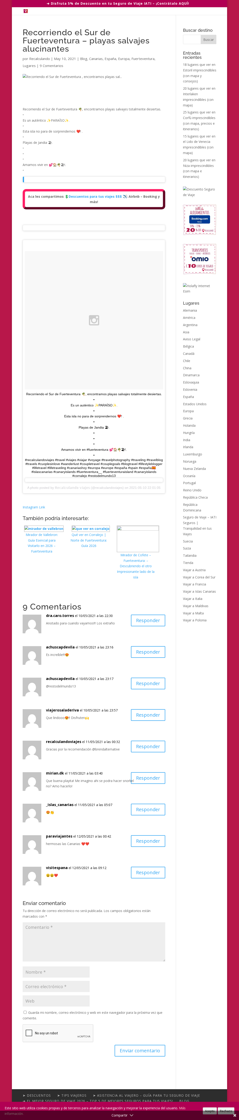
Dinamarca (191, 375)
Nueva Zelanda (194, 468)
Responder (148, 620)
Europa (124, 58)
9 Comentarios (51, 65)
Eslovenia (190, 389)
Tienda (188, 562)
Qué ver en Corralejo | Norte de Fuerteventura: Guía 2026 (88, 540)
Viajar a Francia (194, 584)
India (186, 440)
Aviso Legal (191, 339)
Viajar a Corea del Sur (199, 577)
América (189, 317)
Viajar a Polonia (195, 620)
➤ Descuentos (37, 1095)
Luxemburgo (192, 454)
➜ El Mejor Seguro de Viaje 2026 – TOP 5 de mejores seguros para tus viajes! (98, 1101)
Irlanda (188, 447)
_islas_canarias (60, 804)
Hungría (189, 432)
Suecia (188, 541)
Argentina (190, 325)
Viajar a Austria (194, 570)
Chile (186, 361)
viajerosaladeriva (62, 710)
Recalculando (39, 58)
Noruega (189, 461)
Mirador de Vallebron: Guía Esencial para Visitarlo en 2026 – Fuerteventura (42, 542)
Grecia (188, 418)
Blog (83, 58)
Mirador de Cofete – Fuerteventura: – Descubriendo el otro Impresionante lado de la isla (136, 566)
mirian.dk (55, 773)
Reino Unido (192, 490)
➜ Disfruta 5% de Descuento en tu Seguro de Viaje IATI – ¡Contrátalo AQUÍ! (118, 3)
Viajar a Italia (192, 598)
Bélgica (188, 346)
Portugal (189, 483)
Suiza (187, 548)
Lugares (29, 65)
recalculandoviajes (63, 741)
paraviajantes (59, 836)
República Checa (195, 497)
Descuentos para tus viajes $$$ (95, 196)
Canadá (188, 353)
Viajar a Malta (193, 613)
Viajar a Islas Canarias (199, 591)
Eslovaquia (191, 382)
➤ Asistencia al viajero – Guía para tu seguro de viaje (146, 1095)
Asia (186, 332)
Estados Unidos (195, 404)
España (110, 58)
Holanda (189, 425)
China (187, 368)
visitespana (57, 867)
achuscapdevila (60, 647)
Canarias (96, 58)
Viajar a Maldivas (195, 606)
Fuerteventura (143, 58)
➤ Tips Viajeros (72, 1095)
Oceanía (189, 476)
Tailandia (190, 555)
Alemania (190, 310)
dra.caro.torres (60, 615)
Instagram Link (34, 507)
